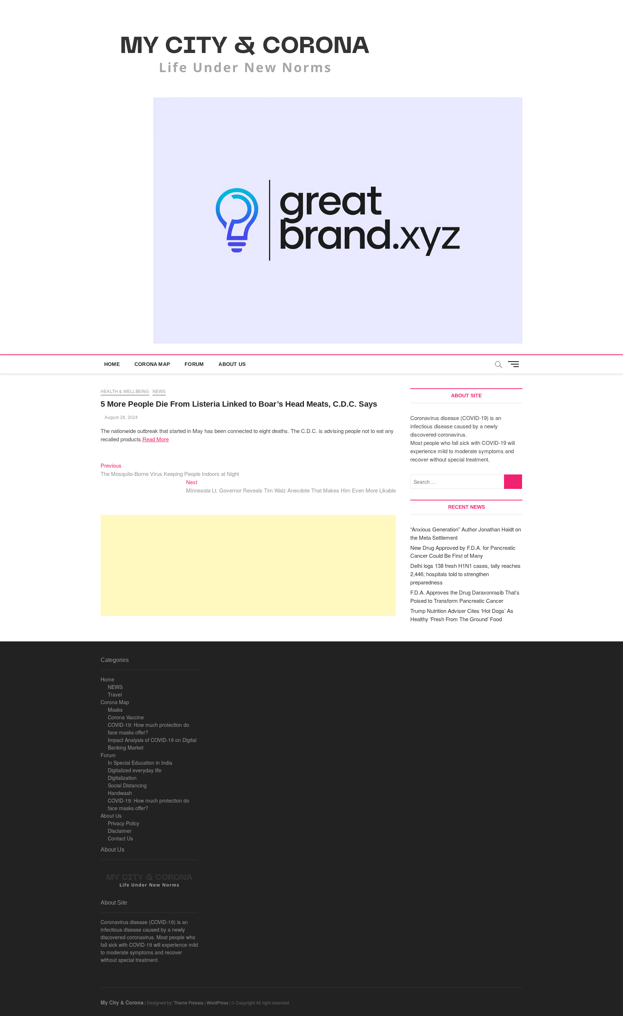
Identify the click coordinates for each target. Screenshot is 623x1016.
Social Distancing (127, 785)
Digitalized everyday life (135, 770)
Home (112, 364)
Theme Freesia (188, 1002)
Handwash (120, 792)
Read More (155, 439)
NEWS (115, 686)
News (159, 391)
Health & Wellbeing (125, 391)
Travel (115, 694)
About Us (232, 364)
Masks (115, 709)
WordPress (217, 1002)
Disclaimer (120, 830)
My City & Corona (122, 1002)
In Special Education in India (140, 762)
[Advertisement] (248, 565)
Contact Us (120, 838)
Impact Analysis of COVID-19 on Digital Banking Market (152, 743)
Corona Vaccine (126, 717)
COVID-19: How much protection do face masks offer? (148, 728)
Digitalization (122, 777)
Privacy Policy (123, 823)
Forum (194, 364)
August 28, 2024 (121, 417)
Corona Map (152, 364)
